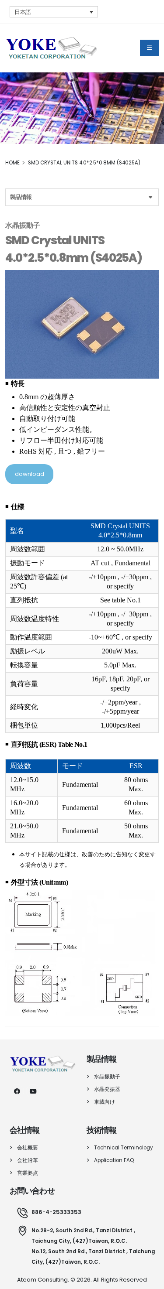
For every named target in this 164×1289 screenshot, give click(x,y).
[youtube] (33, 1091)
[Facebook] (17, 1091)
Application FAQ (114, 1160)
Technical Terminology (123, 1147)
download (29, 474)
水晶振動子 (107, 1076)
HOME (12, 162)
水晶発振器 (107, 1089)
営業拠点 (27, 1172)
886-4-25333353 (56, 1212)
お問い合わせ (32, 1191)
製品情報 (20, 197)
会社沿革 (27, 1160)
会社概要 (27, 1147)
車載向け (104, 1101)
